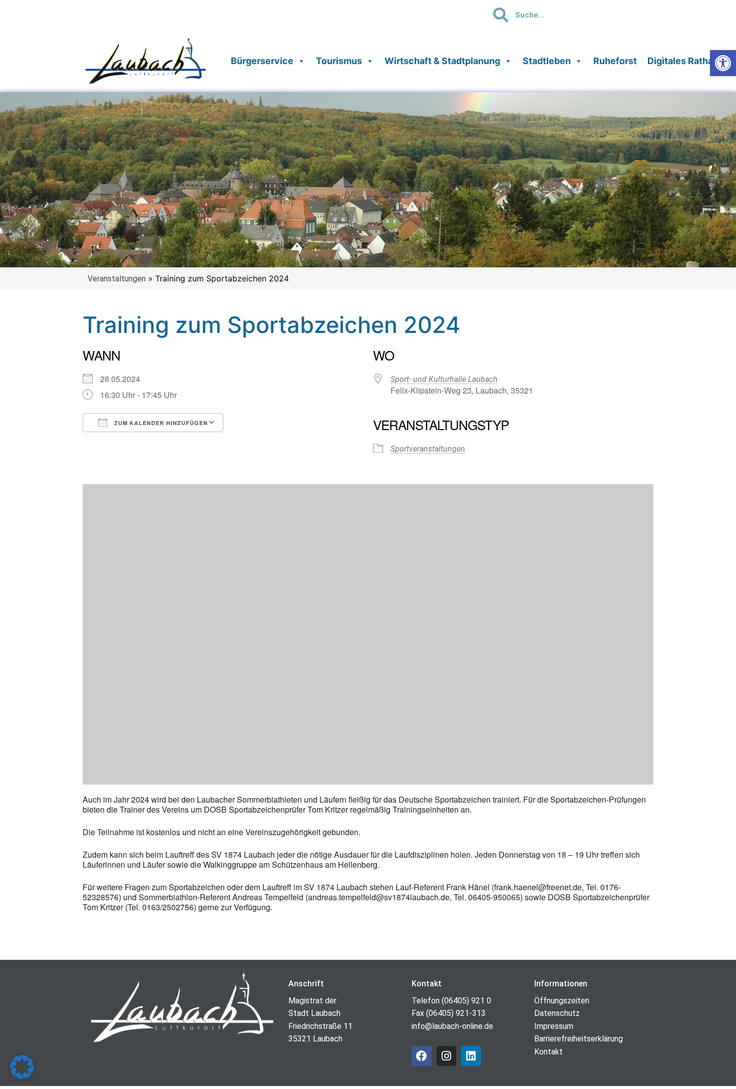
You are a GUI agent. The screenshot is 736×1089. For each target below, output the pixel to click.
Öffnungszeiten (561, 1000)
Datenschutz (557, 1013)
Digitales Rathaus (685, 61)
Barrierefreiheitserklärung (578, 1038)
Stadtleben (547, 61)
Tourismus (339, 61)
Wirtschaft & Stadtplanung (442, 61)
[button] (22, 1067)
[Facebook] (422, 1056)
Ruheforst (615, 61)
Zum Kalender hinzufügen (160, 423)
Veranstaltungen (117, 278)
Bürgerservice (262, 61)
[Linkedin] (471, 1056)
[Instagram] (447, 1056)
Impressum (553, 1026)
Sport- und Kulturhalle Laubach (444, 379)
